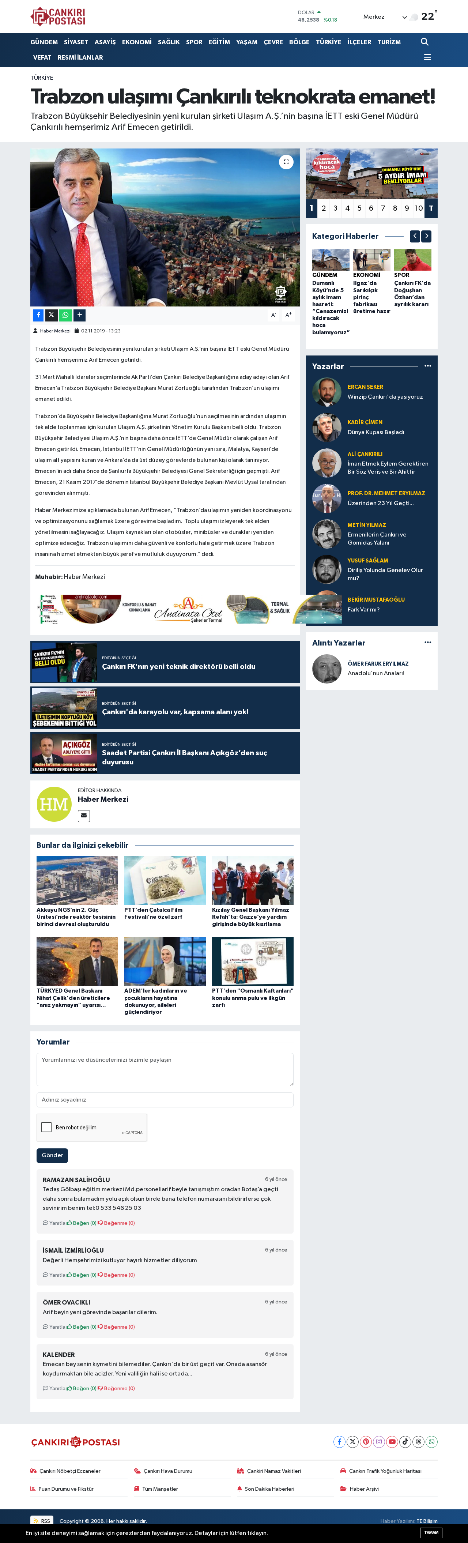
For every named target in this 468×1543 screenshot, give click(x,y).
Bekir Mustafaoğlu (376, 600)
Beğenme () (119, 1223)
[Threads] (418, 1442)
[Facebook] (339, 1442)
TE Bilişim (427, 1521)
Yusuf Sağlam (368, 561)
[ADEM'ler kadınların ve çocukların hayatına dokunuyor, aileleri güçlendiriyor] (165, 961)
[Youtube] (392, 1442)
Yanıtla (56, 1223)
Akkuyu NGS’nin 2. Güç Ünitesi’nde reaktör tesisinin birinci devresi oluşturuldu (76, 917)
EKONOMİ (137, 42)
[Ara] (425, 42)
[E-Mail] (84, 816)
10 (419, 208)
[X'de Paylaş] (51, 315)
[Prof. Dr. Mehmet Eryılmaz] (326, 498)
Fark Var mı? (364, 610)
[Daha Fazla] (79, 315)
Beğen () (84, 1223)
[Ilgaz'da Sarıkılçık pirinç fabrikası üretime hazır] (371, 259)
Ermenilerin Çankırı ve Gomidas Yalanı (377, 539)
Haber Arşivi (364, 1489)
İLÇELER (359, 42)
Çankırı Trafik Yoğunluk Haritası (385, 1471)
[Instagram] (379, 1442)
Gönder (52, 1155)
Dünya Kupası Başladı (376, 432)
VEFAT (42, 57)
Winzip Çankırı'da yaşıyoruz (385, 397)
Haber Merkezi (55, 331)
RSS (45, 1521)
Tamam (431, 1533)
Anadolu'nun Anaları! (376, 673)
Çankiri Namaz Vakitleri (274, 1471)
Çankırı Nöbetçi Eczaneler (70, 1471)
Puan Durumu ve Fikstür (66, 1489)
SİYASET (76, 42)
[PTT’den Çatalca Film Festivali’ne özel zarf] (165, 880)
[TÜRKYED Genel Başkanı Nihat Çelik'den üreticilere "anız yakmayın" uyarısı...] (77, 961)
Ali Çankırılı (365, 454)
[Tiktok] (405, 1442)
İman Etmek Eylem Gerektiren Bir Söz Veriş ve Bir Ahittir (388, 468)
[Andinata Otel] (188, 608)
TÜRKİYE (328, 42)
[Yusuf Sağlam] (326, 569)
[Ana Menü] (426, 58)
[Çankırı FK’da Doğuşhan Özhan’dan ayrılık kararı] (412, 259)
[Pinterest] (366, 1442)
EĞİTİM (219, 42)
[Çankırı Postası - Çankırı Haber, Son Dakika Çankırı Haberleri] (57, 16)
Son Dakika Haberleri (269, 1489)
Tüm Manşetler (160, 1489)
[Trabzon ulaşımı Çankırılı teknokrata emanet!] (165, 227)
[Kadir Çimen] (326, 427)
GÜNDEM (44, 42)
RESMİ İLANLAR (80, 57)
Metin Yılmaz (367, 525)
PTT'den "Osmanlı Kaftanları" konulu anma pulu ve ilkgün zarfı (253, 998)
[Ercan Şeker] (326, 392)
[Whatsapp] (432, 1442)
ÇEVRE (273, 42)
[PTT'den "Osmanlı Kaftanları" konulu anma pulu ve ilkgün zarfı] (253, 961)
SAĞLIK (169, 42)
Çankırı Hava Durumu (168, 1471)
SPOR (194, 42)
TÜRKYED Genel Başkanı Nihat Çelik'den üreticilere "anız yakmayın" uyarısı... (73, 998)
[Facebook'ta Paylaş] (38, 315)
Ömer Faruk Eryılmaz (378, 664)
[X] (353, 1442)
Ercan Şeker (365, 387)
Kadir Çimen (365, 422)
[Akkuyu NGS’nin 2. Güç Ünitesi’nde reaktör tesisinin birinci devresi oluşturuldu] (77, 880)
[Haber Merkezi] (54, 804)
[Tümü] (427, 366)
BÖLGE (299, 42)
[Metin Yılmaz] (326, 534)
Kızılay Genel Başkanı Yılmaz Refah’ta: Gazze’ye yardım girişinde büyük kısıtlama (250, 917)
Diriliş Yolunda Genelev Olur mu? (385, 574)
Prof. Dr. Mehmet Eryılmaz (386, 493)
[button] (415, 236)
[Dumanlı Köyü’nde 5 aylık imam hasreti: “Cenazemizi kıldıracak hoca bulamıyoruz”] (331, 259)
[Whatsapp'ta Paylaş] (65, 315)
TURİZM (389, 42)
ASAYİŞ (105, 42)
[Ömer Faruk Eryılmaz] (326, 669)
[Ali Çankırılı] (326, 463)
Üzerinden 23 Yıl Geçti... (381, 503)
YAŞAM (246, 42)
